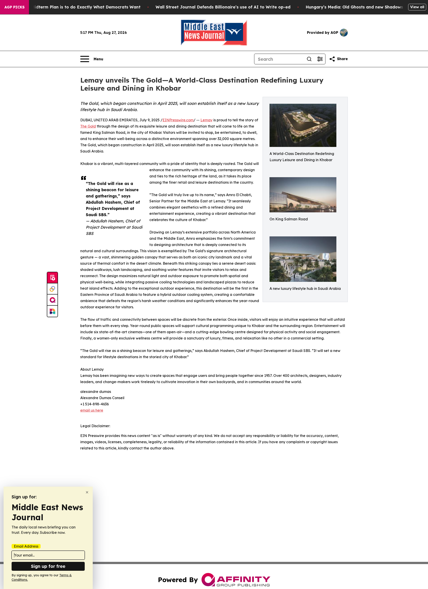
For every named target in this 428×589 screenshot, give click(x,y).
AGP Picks (14, 7)
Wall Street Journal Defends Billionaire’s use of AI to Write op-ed (223, 7)
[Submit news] (52, 277)
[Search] (309, 59)
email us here (91, 410)
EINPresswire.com (178, 120)
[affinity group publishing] (52, 300)
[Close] (87, 492)
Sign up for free (48, 566)
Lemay (206, 120)
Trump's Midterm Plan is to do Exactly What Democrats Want (77, 7)
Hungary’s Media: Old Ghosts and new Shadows (354, 7)
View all (417, 7)
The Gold (88, 126)
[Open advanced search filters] (320, 59)
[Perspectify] (52, 288)
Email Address (26, 546)
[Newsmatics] (52, 311)
